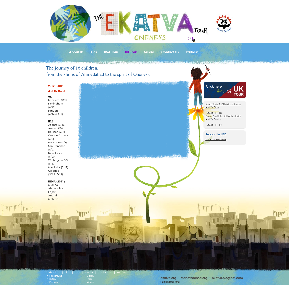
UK (50, 96)
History (52, 278)
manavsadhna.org (194, 278)
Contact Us (170, 52)
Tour (77, 272)
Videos (90, 282)
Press (89, 278)
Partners (192, 52)
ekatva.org (168, 278)
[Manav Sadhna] (223, 23)
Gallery (90, 275)
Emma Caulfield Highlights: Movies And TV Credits (223, 118)
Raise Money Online (215, 139)
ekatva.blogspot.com (227, 278)
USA (50, 121)
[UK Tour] (224, 90)
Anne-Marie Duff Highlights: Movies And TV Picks (223, 106)
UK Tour (131, 52)
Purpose (53, 282)
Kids (93, 52)
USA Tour (111, 52)
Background (55, 275)
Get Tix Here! (56, 91)
